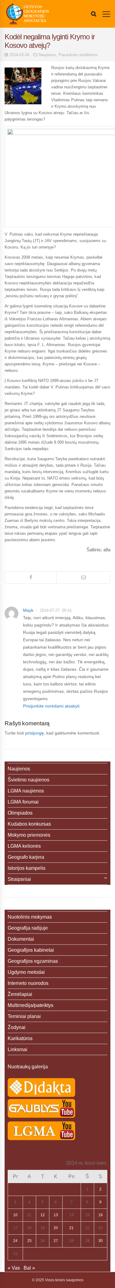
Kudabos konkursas (29, 824)
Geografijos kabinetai (31, 950)
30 (100, 1241)
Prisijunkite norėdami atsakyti (51, 706)
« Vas (14, 1268)
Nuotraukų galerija (28, 1066)
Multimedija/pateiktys (30, 1005)
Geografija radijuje (28, 928)
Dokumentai (21, 939)
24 (15, 1241)
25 (29, 1241)
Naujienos (47, 54)
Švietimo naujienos (28, 779)
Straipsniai (19, 879)
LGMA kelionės (24, 846)
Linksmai (17, 1049)
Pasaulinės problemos (78, 54)
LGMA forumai (23, 801)
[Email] (83, 577)
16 (100, 1215)
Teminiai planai (24, 1016)
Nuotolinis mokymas (30, 917)
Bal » (29, 1268)
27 (56, 1241)
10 (15, 1215)
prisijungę (34, 733)
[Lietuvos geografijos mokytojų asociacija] (28, 14)
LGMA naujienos (26, 790)
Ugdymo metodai (26, 972)
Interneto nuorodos (28, 983)
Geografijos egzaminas (33, 961)
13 (56, 1215)
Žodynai (16, 1027)
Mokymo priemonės (29, 835)
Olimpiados (20, 813)
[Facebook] (30, 577)
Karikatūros (20, 1038)
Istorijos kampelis (26, 868)
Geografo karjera (26, 857)
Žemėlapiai (20, 994)
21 (71, 1228)
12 (42, 1215)
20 (56, 1228)
